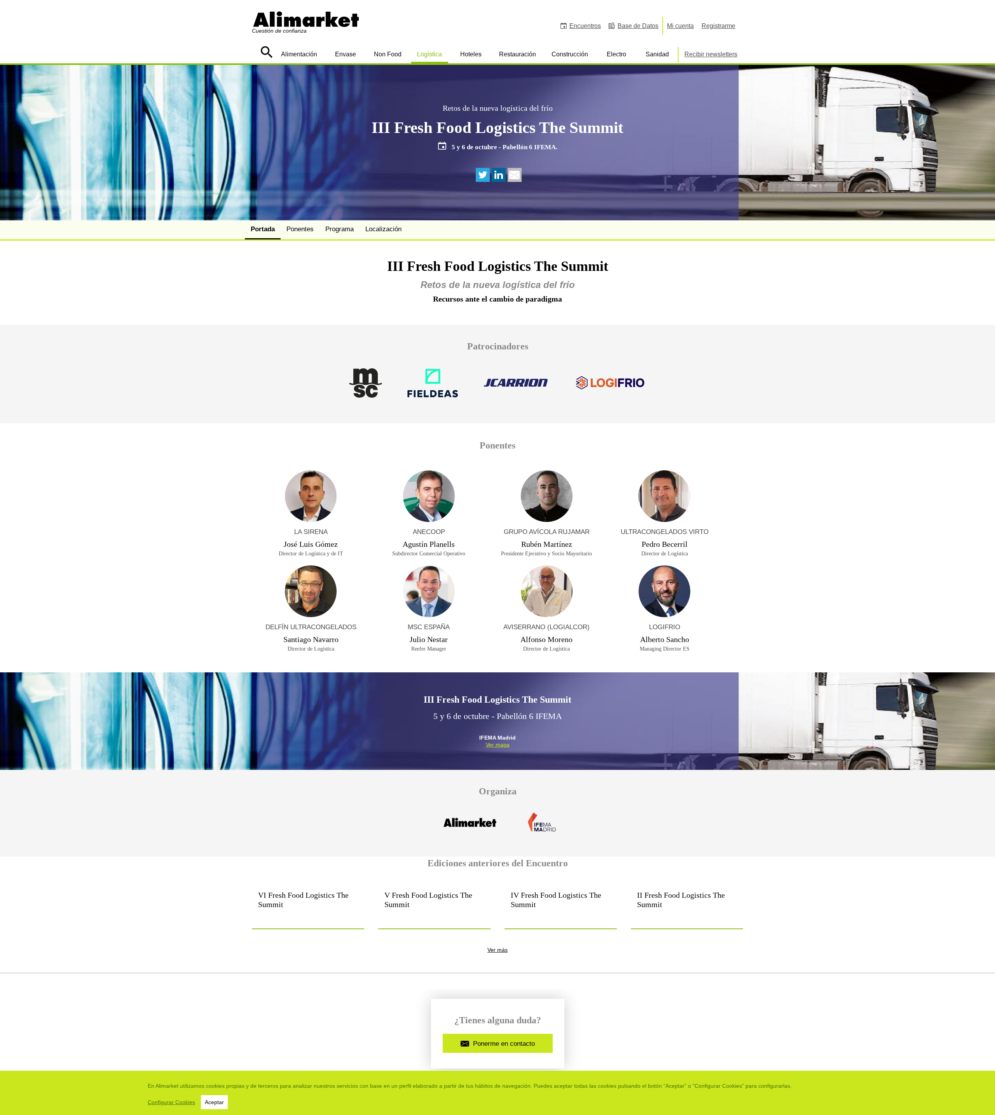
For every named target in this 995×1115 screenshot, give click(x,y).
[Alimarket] (470, 827)
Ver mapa (498, 745)
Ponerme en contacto (504, 1043)
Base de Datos (638, 26)
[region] (497, 1093)
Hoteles (471, 54)
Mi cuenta (680, 26)
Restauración (517, 54)
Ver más (497, 950)
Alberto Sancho (664, 639)
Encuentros (585, 26)
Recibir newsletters (710, 54)
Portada (263, 229)
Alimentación (299, 54)
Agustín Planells (429, 544)
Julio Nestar (429, 639)
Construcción (570, 54)
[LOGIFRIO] (610, 388)
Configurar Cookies (171, 1102)
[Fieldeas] (432, 388)
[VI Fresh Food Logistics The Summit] (308, 906)
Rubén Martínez (546, 544)
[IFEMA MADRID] (541, 827)
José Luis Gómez (311, 544)
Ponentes (300, 229)
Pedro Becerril (665, 544)
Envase (345, 54)
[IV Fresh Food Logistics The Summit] (560, 906)
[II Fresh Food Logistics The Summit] (687, 906)
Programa (339, 229)
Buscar (266, 52)
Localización (383, 229)
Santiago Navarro (311, 639)
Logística (429, 54)
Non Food (387, 54)
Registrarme (718, 26)
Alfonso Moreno (546, 639)
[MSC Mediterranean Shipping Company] (365, 388)
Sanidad (657, 54)
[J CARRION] (516, 388)
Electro (616, 54)
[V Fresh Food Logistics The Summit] (434, 906)
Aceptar (214, 1102)
